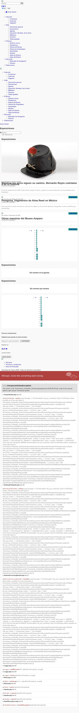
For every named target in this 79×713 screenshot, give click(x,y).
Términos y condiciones (13, 364)
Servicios (13, 37)
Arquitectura (14, 45)
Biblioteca (13, 35)
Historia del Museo (16, 47)
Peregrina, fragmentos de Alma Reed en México (29, 200)
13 (37, 255)
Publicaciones (10, 65)
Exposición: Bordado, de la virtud (20, 33)
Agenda (12, 31)
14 (37, 257)
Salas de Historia (15, 55)
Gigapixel (13, 23)
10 (37, 249)
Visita (7, 25)
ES (5, 8)
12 (37, 253)
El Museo (9, 41)
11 (37, 251)
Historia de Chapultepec (17, 49)
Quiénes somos (15, 43)
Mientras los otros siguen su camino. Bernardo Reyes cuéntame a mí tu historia (39, 184)
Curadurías (13, 19)
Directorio (9, 362)
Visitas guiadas (15, 39)
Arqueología (14, 51)
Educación (9, 59)
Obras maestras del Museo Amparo (22, 218)
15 (37, 259)
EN (9, 8)
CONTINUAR (25, 341)
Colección (9, 17)
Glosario (12, 63)
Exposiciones (14, 29)
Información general (16, 27)
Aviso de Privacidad (12, 366)
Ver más (73, 197)
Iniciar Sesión (11, 12)
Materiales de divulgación (18, 61)
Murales (12, 53)
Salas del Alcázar (15, 57)
